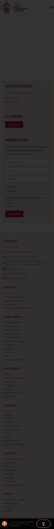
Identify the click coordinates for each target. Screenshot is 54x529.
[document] (27, 264)
